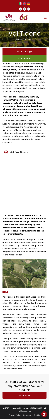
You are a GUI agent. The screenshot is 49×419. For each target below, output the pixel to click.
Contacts (27, 415)
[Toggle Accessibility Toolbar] (44, 414)
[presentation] (3, 292)
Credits (37, 415)
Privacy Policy (15, 415)
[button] (45, 18)
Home (19, 39)
